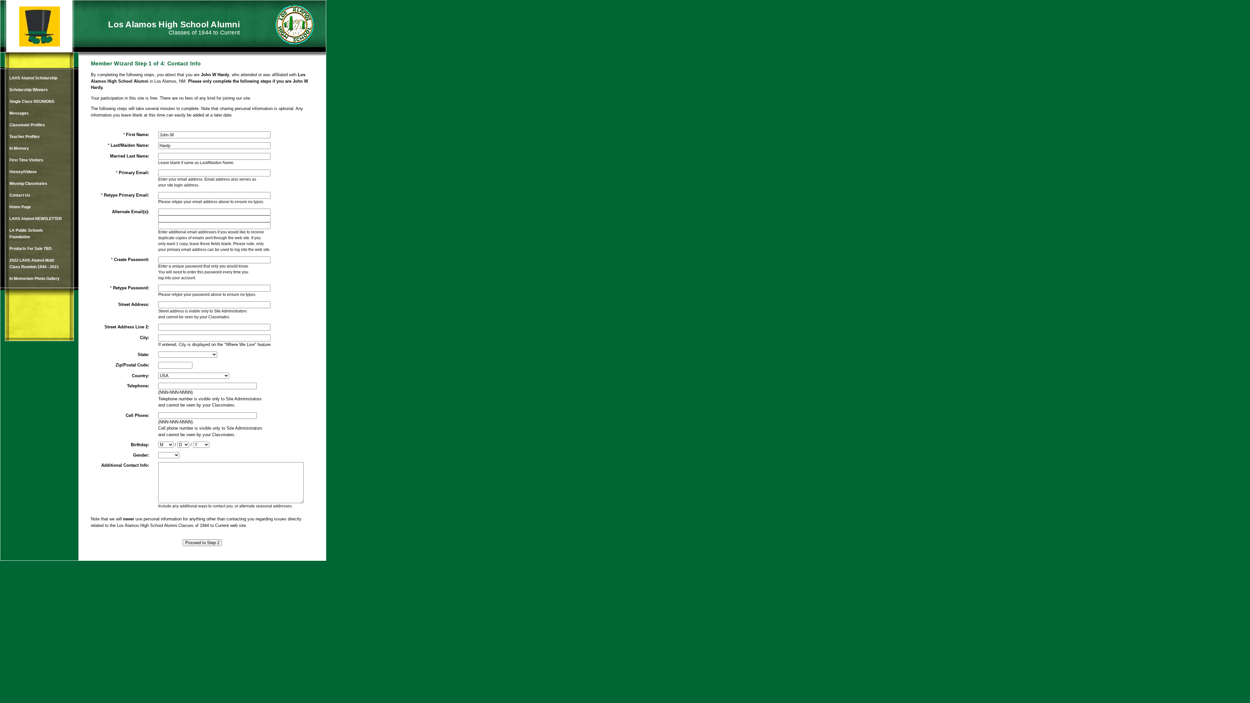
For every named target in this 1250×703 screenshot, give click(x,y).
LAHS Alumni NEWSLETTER (35, 218)
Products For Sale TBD (30, 248)
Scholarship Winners (28, 90)
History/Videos (23, 172)
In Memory (19, 148)
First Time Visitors (26, 160)
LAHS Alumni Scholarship (33, 78)
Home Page (20, 207)
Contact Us (19, 195)
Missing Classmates (28, 183)
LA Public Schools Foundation (26, 233)
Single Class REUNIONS (31, 101)
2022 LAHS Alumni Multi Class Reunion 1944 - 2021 (34, 263)
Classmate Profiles (27, 125)
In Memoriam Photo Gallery (34, 278)
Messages (19, 113)
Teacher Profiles (24, 136)
